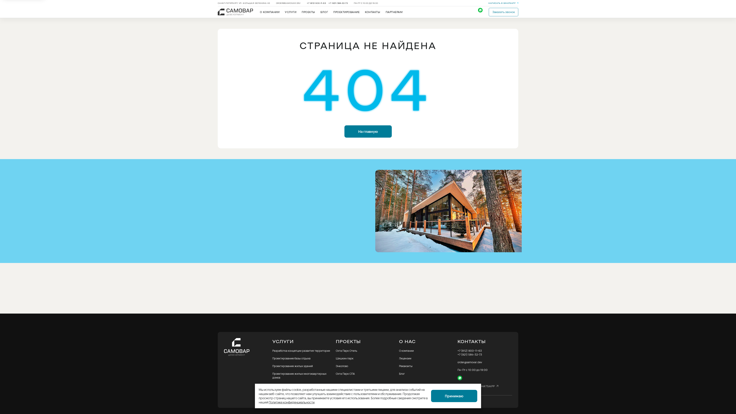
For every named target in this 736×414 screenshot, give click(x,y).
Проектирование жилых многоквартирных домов (299, 375)
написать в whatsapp (502, 3)
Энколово (342, 366)
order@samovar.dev (288, 3)
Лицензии (405, 358)
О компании (406, 350)
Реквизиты (405, 366)
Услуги (290, 12)
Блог (324, 12)
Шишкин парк (344, 358)
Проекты (308, 12)
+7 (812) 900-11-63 (316, 3)
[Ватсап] (482, 12)
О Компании (269, 12)
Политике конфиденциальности (292, 402)
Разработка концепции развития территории (301, 350)
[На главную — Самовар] (248, 347)
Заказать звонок (503, 12)
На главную (368, 131)
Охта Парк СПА (345, 373)
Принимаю (454, 396)
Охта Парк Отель (346, 350)
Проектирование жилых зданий (292, 366)
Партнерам (394, 12)
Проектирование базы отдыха (291, 358)
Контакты (372, 12)
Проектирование (346, 12)
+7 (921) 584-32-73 (338, 3)
